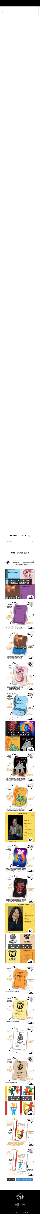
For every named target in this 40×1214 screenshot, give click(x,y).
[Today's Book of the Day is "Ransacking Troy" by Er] (20, 796)
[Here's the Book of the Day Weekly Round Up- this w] (20, 584)
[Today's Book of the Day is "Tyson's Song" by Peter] (20, 857)
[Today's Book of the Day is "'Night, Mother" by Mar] (20, 705)
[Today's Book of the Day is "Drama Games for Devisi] (20, 1131)
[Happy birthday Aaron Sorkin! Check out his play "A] (20, 827)
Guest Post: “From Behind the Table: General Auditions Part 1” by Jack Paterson (20, 480)
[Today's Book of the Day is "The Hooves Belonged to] (20, 888)
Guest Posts (12, 28)
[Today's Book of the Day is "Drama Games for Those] (20, 1161)
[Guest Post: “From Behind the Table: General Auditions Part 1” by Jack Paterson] (20, 459)
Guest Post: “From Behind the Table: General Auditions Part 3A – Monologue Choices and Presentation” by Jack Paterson (20, 150)
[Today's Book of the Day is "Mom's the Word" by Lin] (20, 644)
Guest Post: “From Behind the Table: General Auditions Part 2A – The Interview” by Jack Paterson (20, 402)
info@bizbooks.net (20, 1208)
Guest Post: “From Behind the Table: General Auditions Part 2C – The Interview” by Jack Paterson (20, 237)
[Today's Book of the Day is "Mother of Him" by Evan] (20, 614)
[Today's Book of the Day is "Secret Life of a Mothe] (20, 675)
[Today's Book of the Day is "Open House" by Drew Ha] (20, 766)
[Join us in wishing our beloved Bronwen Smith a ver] (20, 918)
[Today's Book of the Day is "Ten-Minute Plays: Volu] (20, 979)
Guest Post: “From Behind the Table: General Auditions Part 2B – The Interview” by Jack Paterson (20, 319)
